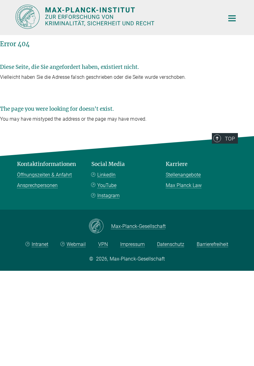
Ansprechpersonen (37, 185)
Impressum (132, 244)
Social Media (108, 164)
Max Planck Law (184, 185)
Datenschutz (170, 244)
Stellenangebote (183, 175)
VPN (103, 244)
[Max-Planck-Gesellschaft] (100, 226)
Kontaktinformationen (46, 164)
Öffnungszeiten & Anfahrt (44, 175)
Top (230, 139)
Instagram (108, 196)
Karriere (176, 164)
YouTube (106, 185)
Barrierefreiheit (212, 244)
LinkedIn (106, 175)
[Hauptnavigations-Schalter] (232, 18)
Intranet (40, 244)
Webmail (76, 244)
